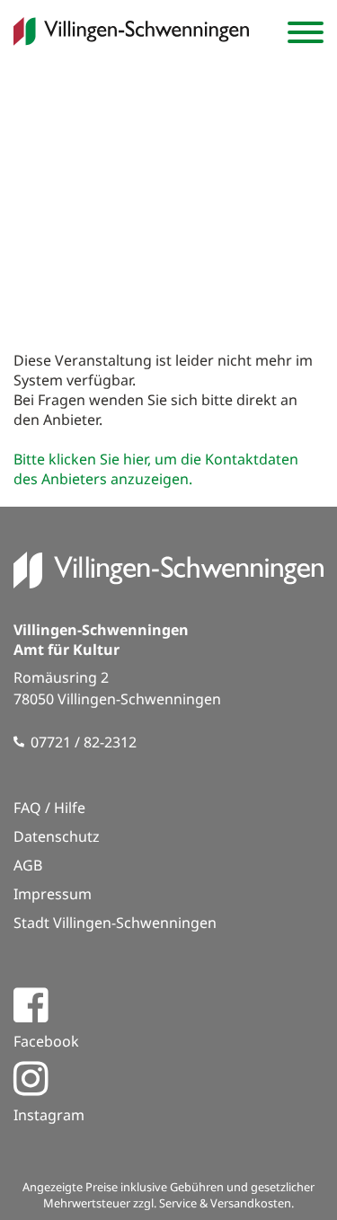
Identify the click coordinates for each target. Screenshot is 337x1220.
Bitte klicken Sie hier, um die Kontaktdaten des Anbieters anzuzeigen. (155, 469)
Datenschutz (56, 836)
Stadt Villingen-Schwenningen (115, 923)
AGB (27, 865)
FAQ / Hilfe (49, 808)
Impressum (52, 894)
